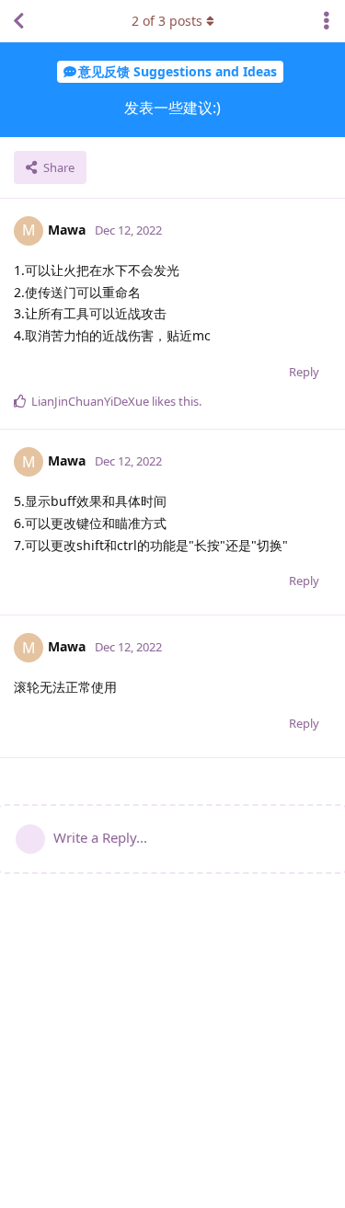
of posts (167, 20)
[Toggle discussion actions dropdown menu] (326, 21)
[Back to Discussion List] (18, 21)
